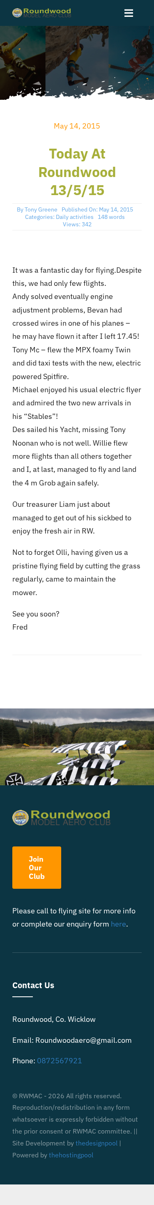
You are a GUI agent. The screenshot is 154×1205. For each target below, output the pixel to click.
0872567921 (59, 1060)
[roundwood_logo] (43, 11)
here (118, 924)
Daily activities (75, 217)
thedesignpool (96, 1143)
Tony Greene (41, 209)
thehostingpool (71, 1155)
